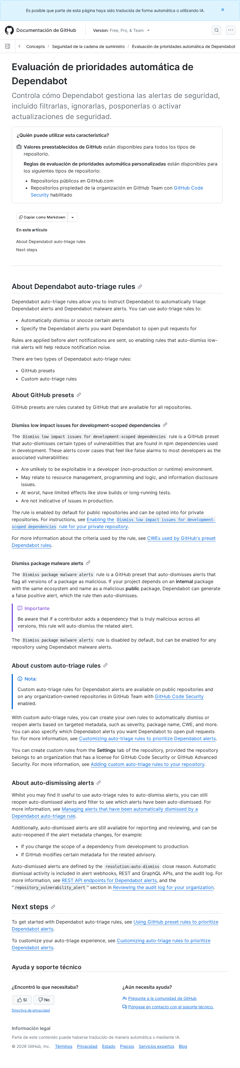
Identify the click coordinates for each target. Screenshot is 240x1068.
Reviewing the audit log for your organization (163, 887)
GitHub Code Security (179, 696)
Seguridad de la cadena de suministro (88, 46)
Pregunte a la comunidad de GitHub (162, 998)
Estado (108, 1046)
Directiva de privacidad (31, 1010)
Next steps (30, 906)
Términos (63, 1046)
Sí (25, 999)
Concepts (35, 46)
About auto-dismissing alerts (53, 782)
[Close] (223, 9)
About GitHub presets (43, 395)
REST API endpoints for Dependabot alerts (109, 880)
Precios (127, 1046)
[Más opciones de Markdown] (73, 217)
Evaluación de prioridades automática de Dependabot (183, 46)
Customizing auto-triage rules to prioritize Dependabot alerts (147, 738)
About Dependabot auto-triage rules (73, 286)
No (46, 999)
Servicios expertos (156, 1046)
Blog (183, 1046)
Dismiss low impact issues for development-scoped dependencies (86, 425)
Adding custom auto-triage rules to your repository (147, 764)
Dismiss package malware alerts (47, 563)
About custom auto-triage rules (56, 665)
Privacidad (87, 1046)
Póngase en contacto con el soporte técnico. (171, 1006)
